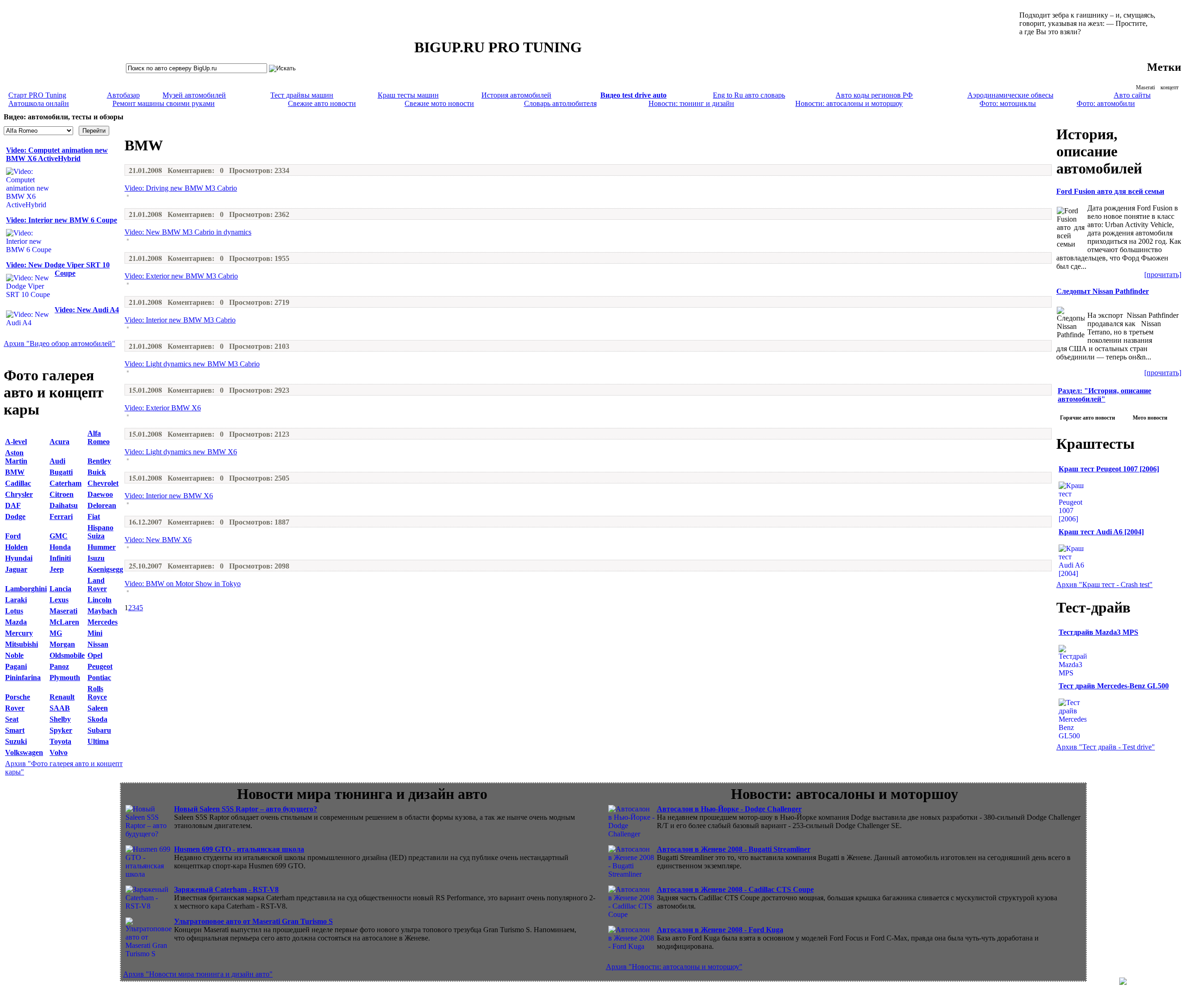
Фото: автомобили (1106, 103)
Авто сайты (1132, 95)
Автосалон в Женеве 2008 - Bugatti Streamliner (734, 849)
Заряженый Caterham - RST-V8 (226, 889)
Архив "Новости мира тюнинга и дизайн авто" (198, 974)
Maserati (1145, 87)
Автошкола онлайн (38, 103)
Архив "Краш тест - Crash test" (1104, 584)
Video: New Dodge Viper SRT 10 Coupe (58, 269)
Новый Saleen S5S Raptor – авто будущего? (245, 809)
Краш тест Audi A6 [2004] (1101, 532)
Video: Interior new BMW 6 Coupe (61, 220)
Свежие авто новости (322, 103)
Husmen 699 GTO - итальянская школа (239, 849)
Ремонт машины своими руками (163, 103)
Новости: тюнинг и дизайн (691, 103)
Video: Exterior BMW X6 (163, 408)
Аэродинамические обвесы (1010, 95)
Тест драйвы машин (301, 95)
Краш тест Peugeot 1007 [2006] (1109, 469)
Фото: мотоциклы (1007, 103)
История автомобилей (516, 95)
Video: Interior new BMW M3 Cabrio (180, 320)
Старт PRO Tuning (37, 95)
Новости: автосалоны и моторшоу (849, 103)
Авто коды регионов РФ (874, 95)
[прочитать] (1162, 274)
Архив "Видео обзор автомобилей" (59, 343)
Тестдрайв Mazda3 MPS (1098, 632)
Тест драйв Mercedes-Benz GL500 (1114, 686)
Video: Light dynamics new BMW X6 (181, 452)
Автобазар (123, 95)
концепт (1169, 87)
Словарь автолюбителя (560, 103)
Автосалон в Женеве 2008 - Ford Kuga (720, 930)
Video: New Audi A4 (87, 310)
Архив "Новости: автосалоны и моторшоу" (674, 967)
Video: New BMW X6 (158, 540)
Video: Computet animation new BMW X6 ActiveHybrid (57, 154)
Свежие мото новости (439, 103)
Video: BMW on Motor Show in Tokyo (183, 584)
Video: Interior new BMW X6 (169, 496)
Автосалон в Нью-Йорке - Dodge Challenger (729, 809)
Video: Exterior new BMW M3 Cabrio (181, 276)
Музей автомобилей (194, 95)
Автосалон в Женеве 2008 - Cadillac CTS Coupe (735, 889)
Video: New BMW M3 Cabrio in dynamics (188, 232)
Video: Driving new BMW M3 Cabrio (181, 188)
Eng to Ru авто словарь (749, 95)
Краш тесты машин (408, 95)
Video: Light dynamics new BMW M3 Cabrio (192, 364)
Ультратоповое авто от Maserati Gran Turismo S (253, 921)
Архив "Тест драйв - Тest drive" (1105, 747)
